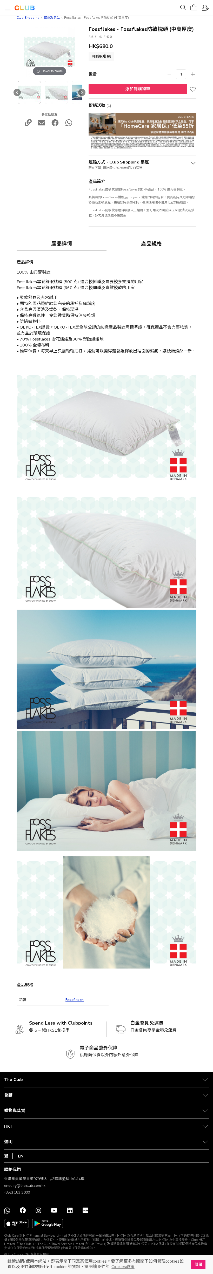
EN (20, 1156)
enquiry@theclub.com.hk (24, 1185)
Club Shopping (28, 18)
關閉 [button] (198, 1264)
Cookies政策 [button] (122, 1267)
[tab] (61, 243)
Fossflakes (74, 999)
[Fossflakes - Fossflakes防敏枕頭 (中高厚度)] (29, 92)
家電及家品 (52, 18)
